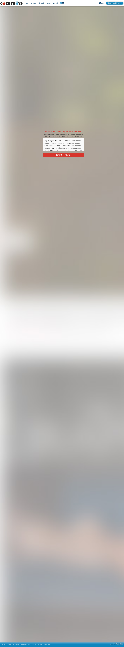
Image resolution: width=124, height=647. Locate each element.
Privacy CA (40, 644)
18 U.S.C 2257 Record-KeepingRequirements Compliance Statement (116, 644)
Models (33, 3)
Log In (103, 3)
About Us (4, 644)
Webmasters (47, 644)
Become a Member (114, 3)
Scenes (27, 3)
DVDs (49, 3)
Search (56, 3)
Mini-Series (41, 3)
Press (9, 644)
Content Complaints (25, 644)
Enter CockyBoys (63, 155)
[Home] (11, 3)
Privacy (34, 644)
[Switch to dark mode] (62, 3)
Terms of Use (16, 644)
